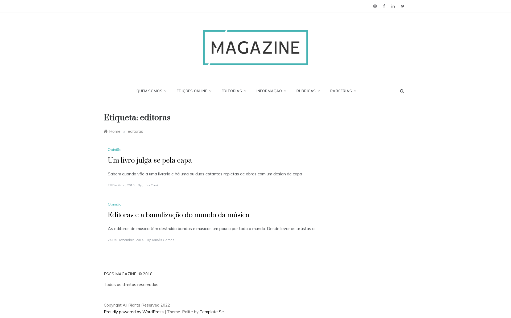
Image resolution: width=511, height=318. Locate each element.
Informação (269, 91)
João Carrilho (152, 185)
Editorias (232, 91)
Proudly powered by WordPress (134, 311)
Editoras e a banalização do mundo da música (178, 215)
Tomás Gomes (162, 240)
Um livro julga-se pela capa (150, 160)
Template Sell (212, 311)
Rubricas (306, 91)
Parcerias (341, 91)
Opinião (115, 149)
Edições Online (192, 91)
